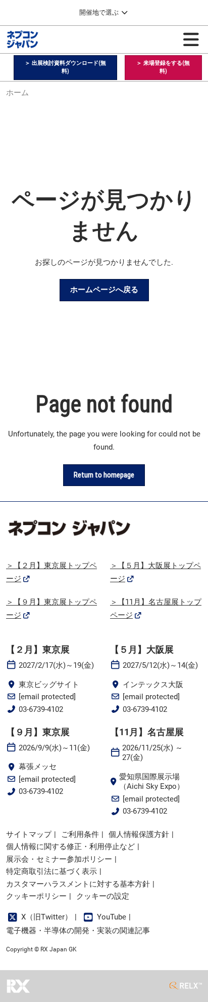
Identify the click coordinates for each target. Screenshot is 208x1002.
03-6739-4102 (41, 709)
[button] (65, 67)
